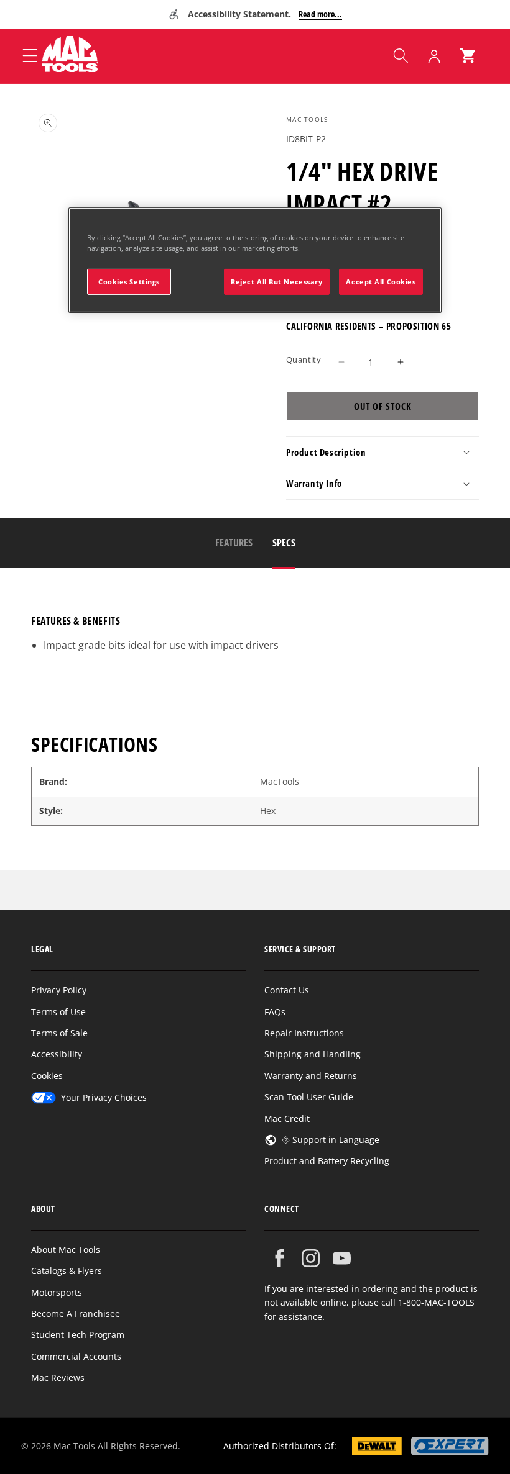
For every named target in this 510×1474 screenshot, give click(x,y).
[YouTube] (342, 1258)
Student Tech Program (77, 1335)
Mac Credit (287, 1118)
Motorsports (56, 1292)
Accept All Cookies (380, 281)
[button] (400, 56)
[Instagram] (310, 1258)
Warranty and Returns (310, 1076)
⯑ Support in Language (330, 1140)
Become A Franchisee (75, 1313)
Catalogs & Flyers (66, 1271)
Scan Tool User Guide (308, 1097)
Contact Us (286, 990)
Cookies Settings (129, 281)
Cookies (47, 1076)
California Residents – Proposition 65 (368, 326)
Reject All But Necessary (277, 281)
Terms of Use (58, 1012)
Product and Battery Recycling (326, 1161)
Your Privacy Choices (104, 1097)
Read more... (320, 14)
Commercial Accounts (76, 1356)
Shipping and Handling (312, 1054)
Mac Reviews (58, 1377)
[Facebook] (279, 1258)
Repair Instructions (304, 1033)
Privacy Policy (58, 990)
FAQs (274, 1012)
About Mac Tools (65, 1249)
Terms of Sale (59, 1033)
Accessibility (56, 1054)
